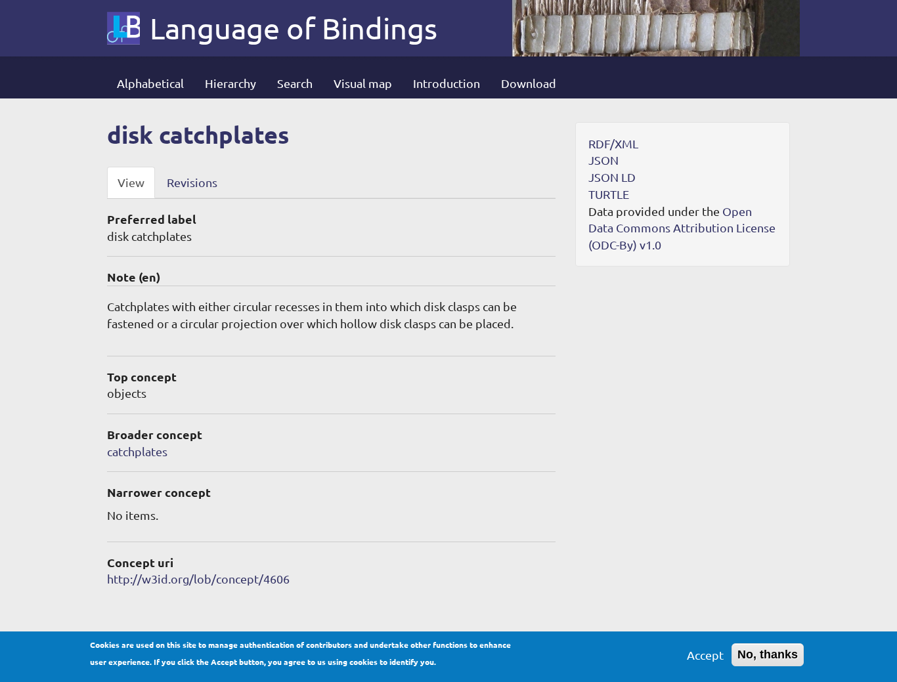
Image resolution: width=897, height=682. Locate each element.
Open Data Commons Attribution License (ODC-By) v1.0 (682, 227)
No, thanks (767, 654)
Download (528, 83)
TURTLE (608, 194)
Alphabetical (150, 83)
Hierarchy (230, 83)
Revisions (192, 182)
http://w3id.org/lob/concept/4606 (198, 579)
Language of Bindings (293, 28)
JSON (603, 160)
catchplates (137, 451)
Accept (705, 655)
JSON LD (612, 177)
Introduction (446, 83)
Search (295, 83)
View (131, 182)
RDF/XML (613, 143)
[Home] (128, 28)
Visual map (363, 83)
